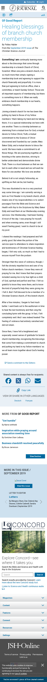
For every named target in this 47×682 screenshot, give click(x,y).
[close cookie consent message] (42, 665)
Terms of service (11, 654)
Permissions (38, 654)
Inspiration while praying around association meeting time (19, 432)
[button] (23, 597)
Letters (13, 496)
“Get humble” (9, 420)
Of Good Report (12, 20)
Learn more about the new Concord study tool (21, 581)
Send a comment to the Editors (21, 363)
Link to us (23, 657)
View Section (35, 456)
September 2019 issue (21, 48)
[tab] (23, 597)
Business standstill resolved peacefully (23, 443)
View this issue (23, 486)
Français (29, 401)
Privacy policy (25, 654)
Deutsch (17, 401)
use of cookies (21, 674)
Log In (41, 2)
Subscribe (31, 2)
